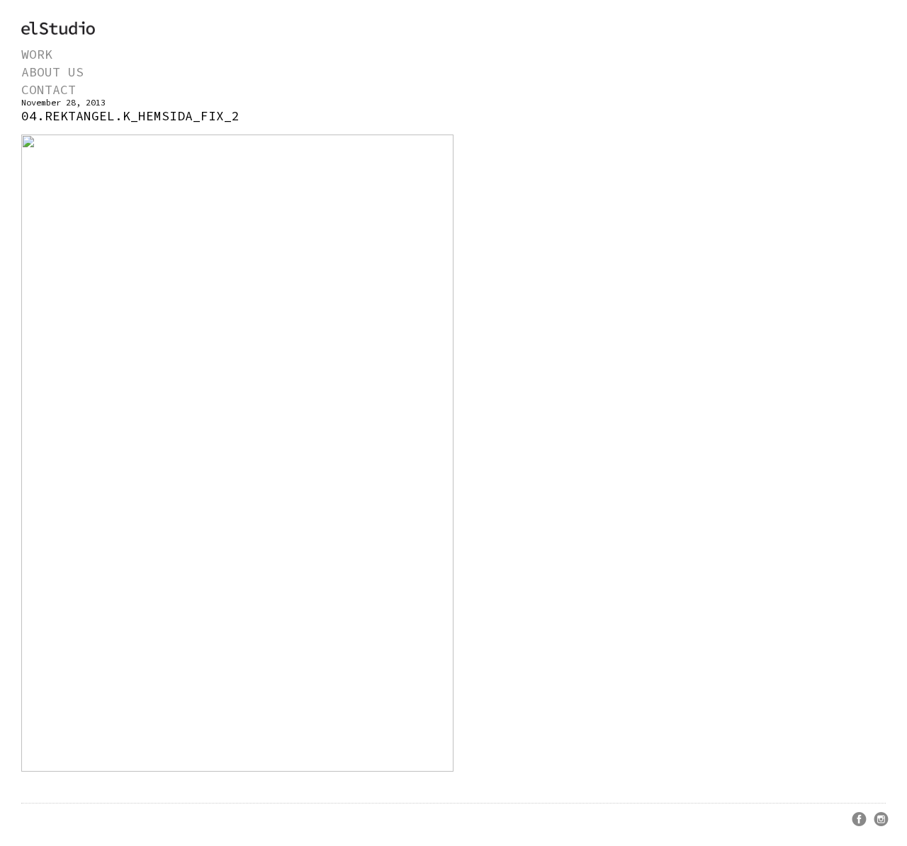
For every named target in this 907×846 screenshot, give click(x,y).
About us (52, 72)
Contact (48, 89)
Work (36, 54)
